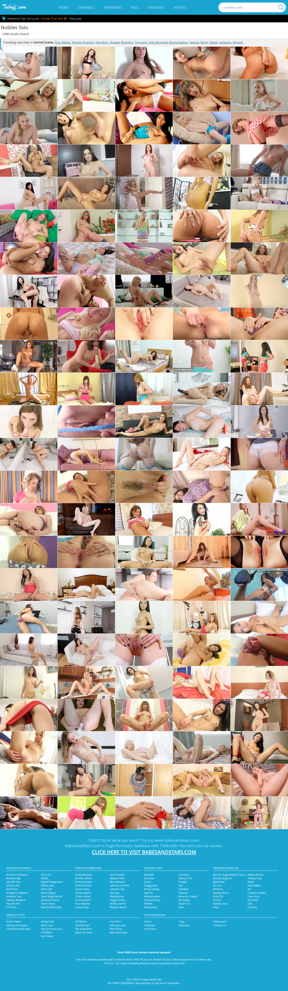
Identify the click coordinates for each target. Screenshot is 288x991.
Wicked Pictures (50, 900)
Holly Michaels (83, 874)
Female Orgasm (83, 42)
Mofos (44, 878)
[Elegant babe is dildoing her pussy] (28, 617)
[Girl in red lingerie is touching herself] (201, 454)
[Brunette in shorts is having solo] (28, 780)
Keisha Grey (82, 889)
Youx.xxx (75, 18)
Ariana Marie (83, 900)
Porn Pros (12, 889)
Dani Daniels (117, 874)
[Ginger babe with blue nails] (259, 324)
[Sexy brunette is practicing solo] (144, 584)
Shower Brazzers (121, 42)
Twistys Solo (255, 878)
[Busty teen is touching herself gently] (259, 291)
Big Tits (148, 893)
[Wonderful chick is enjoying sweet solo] (28, 226)
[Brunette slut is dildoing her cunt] (86, 356)
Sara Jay (114, 893)
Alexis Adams (83, 893)
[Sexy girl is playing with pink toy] (86, 650)
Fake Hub (46, 889)
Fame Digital (48, 893)
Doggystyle (150, 885)
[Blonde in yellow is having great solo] (28, 95)
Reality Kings (13, 878)
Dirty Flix (46, 874)
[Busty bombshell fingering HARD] (201, 258)
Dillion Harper (83, 885)
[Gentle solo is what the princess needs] (28, 63)
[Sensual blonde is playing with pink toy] (259, 650)
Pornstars (112, 7)
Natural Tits (185, 878)
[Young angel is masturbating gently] (28, 813)
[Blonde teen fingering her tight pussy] (259, 682)
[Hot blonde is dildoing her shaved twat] (259, 780)
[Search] (281, 7)
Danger (238, 42)
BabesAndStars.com (83, 845)
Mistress (218, 889)
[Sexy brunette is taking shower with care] (144, 682)
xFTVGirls (80, 921)
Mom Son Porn (84, 932)
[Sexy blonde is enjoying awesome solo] (201, 160)
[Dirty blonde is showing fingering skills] (86, 813)
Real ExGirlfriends (51, 907)
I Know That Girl (53, 18)
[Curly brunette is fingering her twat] (259, 421)
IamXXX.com (82, 925)
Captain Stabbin (257, 893)
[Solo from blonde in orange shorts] (86, 95)
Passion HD (13, 903)
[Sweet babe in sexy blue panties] (144, 324)
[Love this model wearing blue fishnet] (144, 454)
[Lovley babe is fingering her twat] (144, 715)
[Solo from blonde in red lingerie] (144, 813)
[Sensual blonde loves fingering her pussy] (201, 682)
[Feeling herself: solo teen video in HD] (86, 258)
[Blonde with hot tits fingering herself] (144, 226)
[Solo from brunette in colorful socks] (144, 128)
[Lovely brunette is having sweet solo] (144, 617)
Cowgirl (183, 882)
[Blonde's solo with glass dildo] (259, 193)
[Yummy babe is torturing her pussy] (259, 487)
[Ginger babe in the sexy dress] (259, 389)
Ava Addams (82, 903)
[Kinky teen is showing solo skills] (259, 160)
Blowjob (148, 874)
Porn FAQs (116, 929)
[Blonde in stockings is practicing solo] (259, 552)
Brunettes (184, 900)
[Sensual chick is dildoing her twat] (201, 356)
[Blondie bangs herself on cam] (144, 258)
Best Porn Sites (119, 932)
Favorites (156, 7)
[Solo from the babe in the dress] (28, 421)
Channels (86, 7)
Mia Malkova (117, 882)
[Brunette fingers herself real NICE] (201, 226)
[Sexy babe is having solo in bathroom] (201, 63)
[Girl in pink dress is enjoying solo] (144, 63)
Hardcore (184, 874)
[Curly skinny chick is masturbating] (28, 487)
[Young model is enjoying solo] (144, 193)
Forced (217, 900)
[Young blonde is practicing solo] (28, 128)
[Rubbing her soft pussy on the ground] (259, 747)
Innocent (141, 42)
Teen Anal (253, 896)
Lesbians (225, 42)
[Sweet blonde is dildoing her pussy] (28, 747)
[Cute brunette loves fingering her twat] (201, 715)
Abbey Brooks (256, 874)
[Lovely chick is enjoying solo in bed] (144, 160)
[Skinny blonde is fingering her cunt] (86, 747)
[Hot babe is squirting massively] (28, 356)
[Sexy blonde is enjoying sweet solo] (86, 519)
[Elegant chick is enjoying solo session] (201, 193)
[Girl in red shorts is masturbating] (259, 356)
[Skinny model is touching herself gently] (28, 454)
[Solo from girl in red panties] (28, 715)
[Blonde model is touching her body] (28, 389)
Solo (181, 907)
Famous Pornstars (17, 925)
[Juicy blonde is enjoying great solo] (86, 584)
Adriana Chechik (119, 885)
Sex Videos (47, 936)
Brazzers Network (16, 874)
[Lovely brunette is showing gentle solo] (28, 193)
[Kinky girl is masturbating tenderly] (201, 584)
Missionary (150, 907)
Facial (147, 882)
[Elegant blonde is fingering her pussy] (86, 682)
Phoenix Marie (118, 907)
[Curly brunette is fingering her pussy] (28, 584)
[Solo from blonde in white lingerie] (259, 95)
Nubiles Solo (220, 903)
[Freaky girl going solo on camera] (259, 226)
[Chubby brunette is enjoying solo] (201, 487)
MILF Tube (47, 925)
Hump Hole (47, 921)
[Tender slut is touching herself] (28, 682)
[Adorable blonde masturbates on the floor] (86, 226)
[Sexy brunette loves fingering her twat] (201, 813)
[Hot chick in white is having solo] (144, 650)
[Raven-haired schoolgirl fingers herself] (28, 291)
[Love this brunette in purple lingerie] (144, 356)
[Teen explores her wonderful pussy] (86, 291)
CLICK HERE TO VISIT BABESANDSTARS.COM (144, 851)
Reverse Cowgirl (188, 896)
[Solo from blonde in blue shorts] (28, 160)
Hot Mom (102, 42)
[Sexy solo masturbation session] (144, 291)
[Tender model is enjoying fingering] (86, 389)
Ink (249, 889)
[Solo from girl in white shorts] (144, 487)
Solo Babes (62, 42)
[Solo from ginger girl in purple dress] (259, 454)
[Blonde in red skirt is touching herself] (259, 813)
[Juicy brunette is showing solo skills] (259, 617)
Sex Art (217, 885)
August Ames (117, 900)
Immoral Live (14, 896)
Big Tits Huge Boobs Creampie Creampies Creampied (244, 874)
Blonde (148, 903)
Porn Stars (150, 929)
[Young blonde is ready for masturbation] (201, 389)
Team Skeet (48, 903)
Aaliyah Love (117, 889)
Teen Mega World (51, 896)
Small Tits (184, 903)
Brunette (149, 878)
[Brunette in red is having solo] (201, 519)
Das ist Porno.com (51, 929)
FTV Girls (11, 907)
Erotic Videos (14, 921)
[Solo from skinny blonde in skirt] (86, 454)
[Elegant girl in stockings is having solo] (259, 128)
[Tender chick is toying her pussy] (86, 715)
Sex (181, 885)
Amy (215, 907)
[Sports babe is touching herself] (201, 617)
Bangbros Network (17, 893)
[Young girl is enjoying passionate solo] (86, 160)
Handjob (183, 889)
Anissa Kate (82, 907)
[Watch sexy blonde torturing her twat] (201, 747)
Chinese (252, 907)
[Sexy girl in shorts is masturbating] (201, 552)
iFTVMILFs (46, 932)
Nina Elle (218, 896)
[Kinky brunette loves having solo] (144, 95)
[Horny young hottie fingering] (28, 258)
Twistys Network (16, 900)
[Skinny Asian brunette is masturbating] (201, 291)
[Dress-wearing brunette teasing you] (259, 258)
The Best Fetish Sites (18, 929)
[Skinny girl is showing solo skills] (86, 552)
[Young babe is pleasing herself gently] (144, 389)
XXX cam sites (118, 925)
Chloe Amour (83, 896)
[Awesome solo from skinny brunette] (201, 95)
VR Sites (180, 7)
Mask (213, 42)
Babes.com (47, 885)
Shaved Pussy (152, 900)
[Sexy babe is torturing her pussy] (144, 519)
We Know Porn (83, 929)
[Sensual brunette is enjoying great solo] (86, 780)
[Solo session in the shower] (28, 324)
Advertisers (220, 921)
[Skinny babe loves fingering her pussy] (259, 715)
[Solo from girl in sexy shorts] (28, 552)
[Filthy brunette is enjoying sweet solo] (86, 193)
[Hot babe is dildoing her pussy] (201, 650)
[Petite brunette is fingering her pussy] (144, 421)
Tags (134, 7)
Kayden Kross (221, 893)
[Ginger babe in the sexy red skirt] (201, 324)
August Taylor (199, 42)
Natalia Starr (117, 878)
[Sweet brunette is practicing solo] (86, 128)
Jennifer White (83, 878)
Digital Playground (51, 882)
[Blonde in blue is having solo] (201, 128)
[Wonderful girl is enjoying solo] (28, 650)
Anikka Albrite (118, 903)
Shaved (183, 893)
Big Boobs (219, 882)
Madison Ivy (117, 896)
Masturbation (152, 896)
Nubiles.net (13, 885)
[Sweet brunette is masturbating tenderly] (86, 421)
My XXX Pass (13, 882)
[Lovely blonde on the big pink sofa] (86, 324)
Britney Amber (83, 882)
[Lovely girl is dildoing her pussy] (28, 519)
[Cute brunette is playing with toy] (259, 584)
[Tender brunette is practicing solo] (144, 552)
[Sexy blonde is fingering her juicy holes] (201, 780)
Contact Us (219, 925)
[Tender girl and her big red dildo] (201, 421)
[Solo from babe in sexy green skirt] (259, 519)
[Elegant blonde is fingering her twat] (144, 747)
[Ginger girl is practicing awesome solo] (86, 617)
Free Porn (115, 921)
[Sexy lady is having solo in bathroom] (259, 63)
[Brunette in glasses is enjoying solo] (86, 63)
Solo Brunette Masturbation (168, 42)
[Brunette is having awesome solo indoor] (144, 780)
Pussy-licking (151, 889)
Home (64, 7)
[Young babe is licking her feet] (86, 487)
